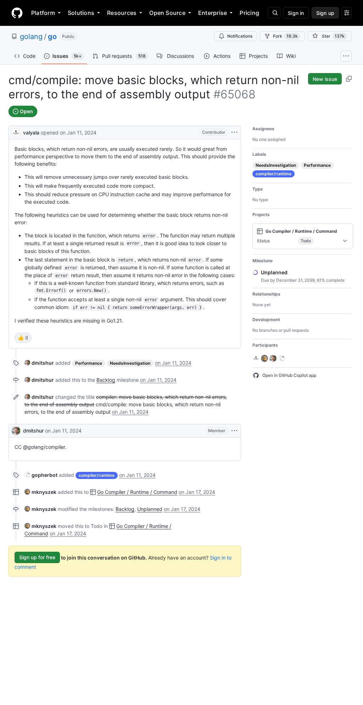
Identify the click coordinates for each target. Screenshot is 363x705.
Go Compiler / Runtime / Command (137, 492)
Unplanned (149, 509)
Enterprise (212, 12)
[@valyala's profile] (16, 132)
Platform (43, 12)
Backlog (105, 380)
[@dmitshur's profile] (16, 430)
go (52, 36)
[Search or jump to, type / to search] (274, 12)
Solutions (81, 12)
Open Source (167, 12)
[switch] (23, 338)
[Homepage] (17, 12)
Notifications (239, 36)
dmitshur (33, 431)
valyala (31, 133)
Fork (285, 36)
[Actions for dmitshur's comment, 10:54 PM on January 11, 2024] (234, 431)
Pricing (249, 12)
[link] (39, 363)
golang (31, 36)
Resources (121, 12)
